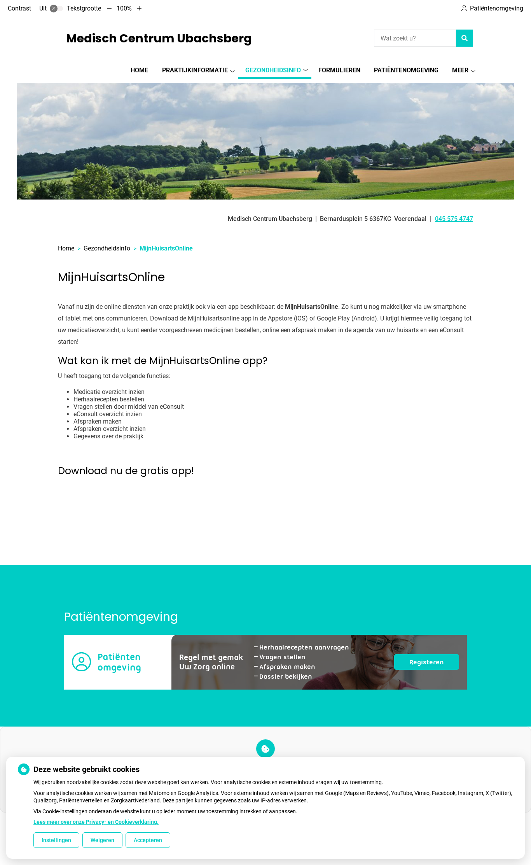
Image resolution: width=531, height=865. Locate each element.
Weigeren (102, 840)
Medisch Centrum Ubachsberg (159, 38)
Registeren (434, 664)
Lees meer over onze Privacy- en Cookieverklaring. (96, 822)
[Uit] (56, 8)
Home (139, 70)
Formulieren (339, 70)
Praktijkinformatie (195, 70)
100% (124, 8)
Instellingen (56, 840)
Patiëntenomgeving (406, 70)
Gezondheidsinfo (273, 70)
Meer (460, 70)
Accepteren (148, 840)
